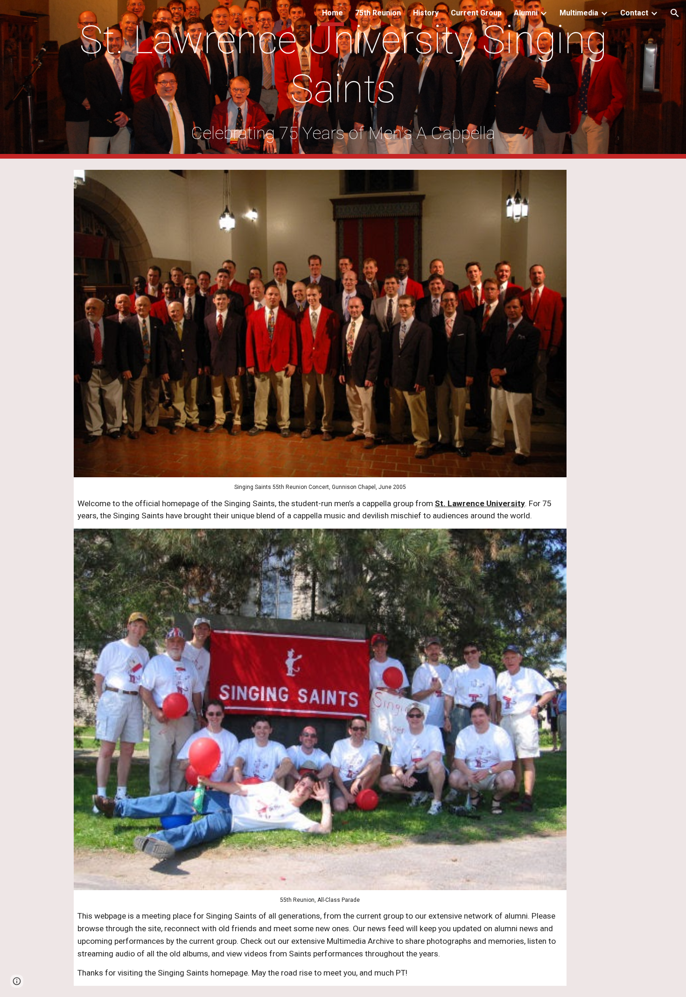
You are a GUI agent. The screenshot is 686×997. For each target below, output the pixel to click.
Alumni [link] (526, 12)
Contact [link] (634, 12)
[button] (675, 13)
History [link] (426, 12)
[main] (343, 79)
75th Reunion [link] (378, 12)
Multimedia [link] (579, 12)
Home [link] (332, 12)
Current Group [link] (476, 12)
